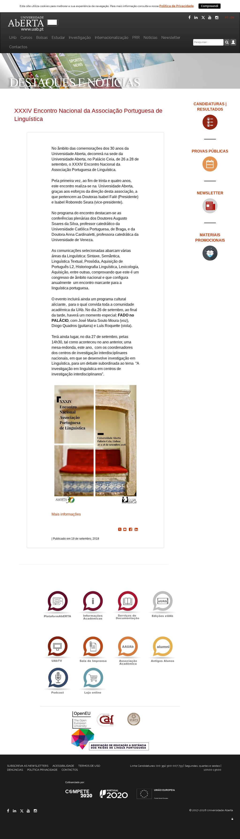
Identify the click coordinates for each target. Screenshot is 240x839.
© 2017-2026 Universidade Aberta (211, 810)
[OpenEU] (82, 719)
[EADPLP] (110, 739)
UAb (13, 37)
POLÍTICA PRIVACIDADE (42, 769)
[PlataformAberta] (57, 604)
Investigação (80, 37)
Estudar (58, 37)
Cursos (26, 37)
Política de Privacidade (176, 6)
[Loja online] (92, 681)
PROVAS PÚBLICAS (210, 151)
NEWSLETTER (210, 193)
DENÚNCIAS (15, 769)
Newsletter (170, 37)
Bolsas (42, 37)
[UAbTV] (57, 649)
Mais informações (66, 514)
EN (232, 17)
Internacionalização (111, 37)
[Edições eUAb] (162, 604)
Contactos (18, 47)
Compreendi (209, 6)
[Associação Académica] (127, 649)
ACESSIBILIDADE (63, 765)
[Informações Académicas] (92, 604)
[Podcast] (57, 681)
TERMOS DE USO (89, 765)
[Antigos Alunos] (162, 649)
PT (226, 17)
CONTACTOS (70, 769)
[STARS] (134, 719)
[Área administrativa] (232, 819)
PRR (136, 37)
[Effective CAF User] (106, 719)
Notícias (150, 37)
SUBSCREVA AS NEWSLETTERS (27, 765)
